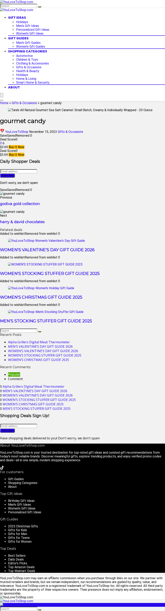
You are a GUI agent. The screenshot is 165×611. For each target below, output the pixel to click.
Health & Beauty (27, 71)
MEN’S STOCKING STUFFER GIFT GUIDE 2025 (46, 321)
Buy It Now (16, 147)
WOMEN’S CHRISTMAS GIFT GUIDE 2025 (41, 297)
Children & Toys (27, 60)
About (14, 87)
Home (4, 103)
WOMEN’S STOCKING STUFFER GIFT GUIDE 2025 (50, 273)
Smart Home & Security (33, 82)
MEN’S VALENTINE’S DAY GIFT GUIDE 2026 (40, 346)
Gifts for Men (17, 534)
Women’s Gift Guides (30, 46)
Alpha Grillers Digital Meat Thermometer (39, 342)
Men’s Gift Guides (28, 43)
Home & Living (26, 79)
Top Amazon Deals (21, 567)
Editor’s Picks (17, 563)
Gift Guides (18, 38)
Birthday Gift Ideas (21, 501)
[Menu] (1, 95)
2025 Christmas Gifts (23, 526)
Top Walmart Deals (21, 571)
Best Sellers (17, 556)
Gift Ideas (17, 17)
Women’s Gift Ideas (29, 33)
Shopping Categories (27, 51)
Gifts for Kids (17, 530)
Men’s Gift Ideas (27, 26)
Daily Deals (16, 559)
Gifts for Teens (19, 538)
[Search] (39, 6)
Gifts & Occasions (28, 67)
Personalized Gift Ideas (32, 30)
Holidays (22, 22)
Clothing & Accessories (32, 63)
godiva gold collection (20, 204)
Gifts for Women (20, 541)
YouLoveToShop (16, 132)
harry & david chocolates (22, 222)
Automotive (24, 56)
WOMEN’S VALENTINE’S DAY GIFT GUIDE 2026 (47, 249)
